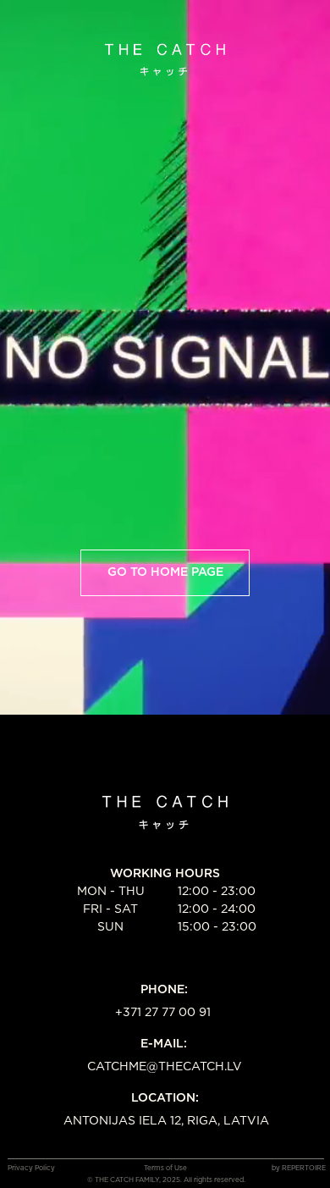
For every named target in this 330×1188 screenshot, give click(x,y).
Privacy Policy (31, 1168)
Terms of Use (165, 1168)
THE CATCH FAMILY (127, 1180)
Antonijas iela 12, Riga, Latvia (166, 1121)
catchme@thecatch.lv (164, 1067)
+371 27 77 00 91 (163, 1013)
